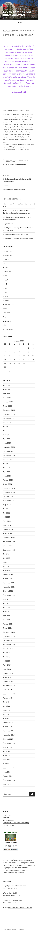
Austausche (7, 255)
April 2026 (7, 394)
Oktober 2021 (8, 591)
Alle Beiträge (12, 160)
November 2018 (9, 735)
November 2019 (9, 686)
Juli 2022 (6, 554)
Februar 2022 (8, 575)
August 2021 (7, 599)
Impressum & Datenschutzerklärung (16, 823)
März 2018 (7, 764)
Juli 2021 (6, 603)
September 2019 (9, 694)
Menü (20, 23)
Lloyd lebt (23, 160)
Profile (5, 296)
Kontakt (6, 818)
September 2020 (9, 644)
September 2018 (9, 743)
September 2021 (9, 595)
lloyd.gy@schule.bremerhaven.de (20, 907)
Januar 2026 (7, 406)
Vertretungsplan (9, 820)
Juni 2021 (6, 607)
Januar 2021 (7, 628)
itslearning (7, 815)
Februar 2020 (8, 673)
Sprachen (6, 313)
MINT (5, 284)
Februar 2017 (7, 776)
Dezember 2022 (9, 538)
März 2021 (6, 620)
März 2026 (7, 398)
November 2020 (9, 636)
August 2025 (7, 422)
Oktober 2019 (8, 690)
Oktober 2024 (8, 451)
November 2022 (9, 542)
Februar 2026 (8, 402)
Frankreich (7, 272)
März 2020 (7, 669)
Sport (5, 309)
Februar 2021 (7, 624)
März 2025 (7, 443)
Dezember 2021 (8, 583)
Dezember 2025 (9, 410)
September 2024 (9, 455)
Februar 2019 (8, 723)
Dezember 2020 (9, 632)
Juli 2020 (6, 653)
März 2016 (7, 784)
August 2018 (7, 747)
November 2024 (9, 447)
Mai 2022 (6, 562)
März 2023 (7, 525)
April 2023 (7, 521)
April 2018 (6, 760)
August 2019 (7, 698)
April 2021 (6, 616)
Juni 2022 (6, 558)
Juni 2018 (6, 751)
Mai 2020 (6, 661)
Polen (5, 292)
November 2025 (9, 414)
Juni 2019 (6, 706)
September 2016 (9, 780)
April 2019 (6, 714)
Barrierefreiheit (8, 825)
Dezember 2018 (8, 731)
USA (4, 325)
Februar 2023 (8, 529)
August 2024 (7, 459)
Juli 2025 (6, 427)
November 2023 (9, 492)
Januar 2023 (7, 533)
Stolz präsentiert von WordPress (13, 929)
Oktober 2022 (8, 546)
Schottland (7, 300)
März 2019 (7, 718)
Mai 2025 (6, 435)
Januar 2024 (7, 484)
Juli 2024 (6, 464)
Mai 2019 (6, 710)
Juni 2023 (6, 513)
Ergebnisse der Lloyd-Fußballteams (15, 234)
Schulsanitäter (8, 304)
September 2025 (9, 418)
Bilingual (6, 259)
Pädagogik (10, 165)
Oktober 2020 (8, 640)
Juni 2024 (6, 468)
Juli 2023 (6, 509)
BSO (4, 263)
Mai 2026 (6, 390)
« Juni (9, 371)
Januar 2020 (7, 677)
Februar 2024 (8, 480)
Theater (6, 317)
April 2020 (7, 665)
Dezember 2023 (9, 488)
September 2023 (9, 501)
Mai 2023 (6, 517)
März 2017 (6, 772)
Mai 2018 (6, 755)
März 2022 (7, 570)
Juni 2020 (6, 657)
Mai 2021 (6, 612)
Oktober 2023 (8, 496)
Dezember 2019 (8, 681)
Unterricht (11, 162)
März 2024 (7, 476)
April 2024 (7, 472)
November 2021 (8, 587)
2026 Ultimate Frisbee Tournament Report (18, 239)
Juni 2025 (6, 431)
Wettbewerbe (8, 329)
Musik (5, 288)
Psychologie (21, 165)
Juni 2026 (6, 385)
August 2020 (7, 649)
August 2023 (7, 505)
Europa (5, 267)
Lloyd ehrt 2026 (8, 224)
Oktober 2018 (8, 739)
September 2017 (9, 768)
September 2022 (9, 550)
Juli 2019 (6, 702)
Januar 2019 (7, 727)
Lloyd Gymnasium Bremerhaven (17, 13)
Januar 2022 (7, 579)
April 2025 (7, 439)
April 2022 (7, 566)
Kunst (5, 276)
